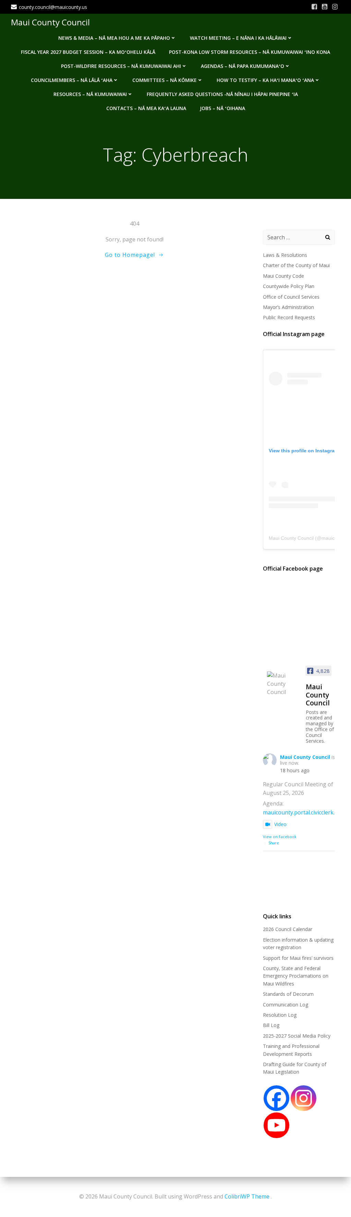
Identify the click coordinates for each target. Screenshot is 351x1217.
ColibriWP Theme (247, 1196)
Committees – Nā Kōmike (164, 80)
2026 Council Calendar (287, 929)
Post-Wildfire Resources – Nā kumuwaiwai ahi (121, 66)
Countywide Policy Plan (288, 286)
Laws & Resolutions (285, 255)
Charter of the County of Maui (296, 265)
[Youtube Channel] (276, 1125)
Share (273, 842)
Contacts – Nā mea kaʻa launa (146, 108)
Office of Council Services (291, 297)
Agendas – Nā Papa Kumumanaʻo (242, 66)
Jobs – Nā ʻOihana (222, 108)
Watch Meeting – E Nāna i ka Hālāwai (238, 38)
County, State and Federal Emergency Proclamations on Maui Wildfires (295, 976)
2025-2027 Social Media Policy (296, 1036)
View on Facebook (279, 836)
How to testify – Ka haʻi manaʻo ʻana (265, 80)
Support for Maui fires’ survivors (298, 958)
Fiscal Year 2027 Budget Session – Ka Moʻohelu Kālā (88, 52)
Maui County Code (283, 276)
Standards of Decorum (288, 994)
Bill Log (271, 1025)
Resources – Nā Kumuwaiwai (90, 94)
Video (280, 824)
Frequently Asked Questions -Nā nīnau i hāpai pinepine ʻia (222, 94)
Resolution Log (279, 1015)
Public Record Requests (289, 317)
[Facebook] (276, 1098)
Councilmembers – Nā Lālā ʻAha (71, 80)
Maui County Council (50, 22)
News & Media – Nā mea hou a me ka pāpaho (114, 38)
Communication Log (285, 1004)
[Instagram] (303, 1098)
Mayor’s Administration (288, 307)
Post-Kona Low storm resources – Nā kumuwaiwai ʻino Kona (249, 52)
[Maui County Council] (283, 684)
